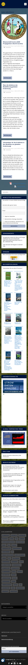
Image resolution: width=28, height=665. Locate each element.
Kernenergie (5, 561)
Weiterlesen (7, 78)
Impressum (4, 636)
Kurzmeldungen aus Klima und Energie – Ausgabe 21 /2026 (14, 511)
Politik (15, 578)
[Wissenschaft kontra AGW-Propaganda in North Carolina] (14, 27)
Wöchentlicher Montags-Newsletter (13, 219)
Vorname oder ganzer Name (10, 205)
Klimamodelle (16, 565)
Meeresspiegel (6, 578)
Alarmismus (5, 535)
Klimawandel (6, 571)
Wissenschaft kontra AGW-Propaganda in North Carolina (13, 43)
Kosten (20, 571)
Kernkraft (14, 561)
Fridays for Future (7, 555)
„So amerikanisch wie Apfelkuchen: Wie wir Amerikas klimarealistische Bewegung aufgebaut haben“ (14, 475)
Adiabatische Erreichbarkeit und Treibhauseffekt (14, 521)
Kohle (14, 571)
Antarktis (14, 535)
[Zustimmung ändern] (3, 660)
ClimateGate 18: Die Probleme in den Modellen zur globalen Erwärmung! (13, 144)
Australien (22, 535)
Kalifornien (16, 558)
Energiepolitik (6, 548)
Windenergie (20, 588)
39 (3, 150)
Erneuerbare (6, 552)
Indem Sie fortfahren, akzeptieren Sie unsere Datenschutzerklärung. (13, 222)
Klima (22, 46)
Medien (14, 575)
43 (3, 92)
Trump (15, 584)
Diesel (4, 545)
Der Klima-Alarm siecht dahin (10, 490)
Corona (22, 538)
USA (20, 584)
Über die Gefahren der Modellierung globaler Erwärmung (10, 87)
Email (4, 210)
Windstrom (13, 591)
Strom (13, 581)
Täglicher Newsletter (9, 216)
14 (3, 47)
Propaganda (5, 581)
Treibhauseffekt (6, 584)
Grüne (4, 558)
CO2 (16, 538)
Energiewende (17, 548)
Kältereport (5, 575)
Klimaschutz (15, 568)
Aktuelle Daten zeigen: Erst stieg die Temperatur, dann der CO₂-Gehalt (12, 485)
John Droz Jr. (11, 46)
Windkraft (5, 591)
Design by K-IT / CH (10, 659)
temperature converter (9, 445)
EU (12, 552)
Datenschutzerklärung (7, 639)
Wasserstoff (5, 588)
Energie (14, 545)
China (11, 538)
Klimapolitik (5, 568)
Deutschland (20, 542)
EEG (9, 545)
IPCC (9, 558)
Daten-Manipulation (8, 542)
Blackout (5, 538)
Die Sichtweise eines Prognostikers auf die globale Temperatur (13, 480)
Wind (13, 588)
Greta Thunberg (19, 555)
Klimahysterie (6, 565)
